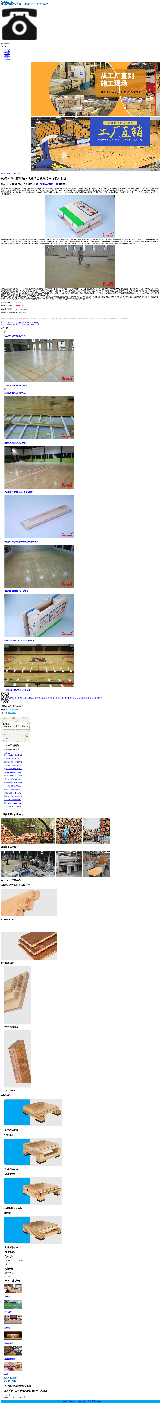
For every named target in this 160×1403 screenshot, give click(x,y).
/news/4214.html (22, 312)
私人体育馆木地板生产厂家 (15, 336)
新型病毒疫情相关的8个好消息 (16, 591)
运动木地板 (33, 698)
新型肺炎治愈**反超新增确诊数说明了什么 (21, 542)
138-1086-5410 (19, 305)
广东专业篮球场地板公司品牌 (15, 385)
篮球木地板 (12, 698)
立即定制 (7, 1264)
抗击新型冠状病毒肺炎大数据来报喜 (18, 492)
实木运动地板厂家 (49, 184)
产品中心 (7, 54)
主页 (2, 173)
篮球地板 (46, 698)
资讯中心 (7, 58)
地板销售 (26, 698)
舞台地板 (93, 698)
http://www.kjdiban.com (21, 309)
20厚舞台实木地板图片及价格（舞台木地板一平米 (23, 324)
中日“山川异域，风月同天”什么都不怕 (19, 641)
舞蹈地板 (99, 698)
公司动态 (16, 173)
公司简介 (7, 52)
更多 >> (6, 810)
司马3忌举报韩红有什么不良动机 (17, 690)
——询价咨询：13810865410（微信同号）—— (82, 1401)
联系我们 (7, 59)
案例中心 (7, 56)
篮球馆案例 (61, 698)
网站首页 (7, 50)
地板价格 (20, 698)
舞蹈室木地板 (85, 698)
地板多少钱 (53, 698)
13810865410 (17, 302)
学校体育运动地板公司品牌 (15, 393)
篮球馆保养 (69, 698)
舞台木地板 (77, 698)
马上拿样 (7, 1276)
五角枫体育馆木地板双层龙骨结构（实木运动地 (22, 322)
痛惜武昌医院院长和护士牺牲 (15, 443)
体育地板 (40, 698)
